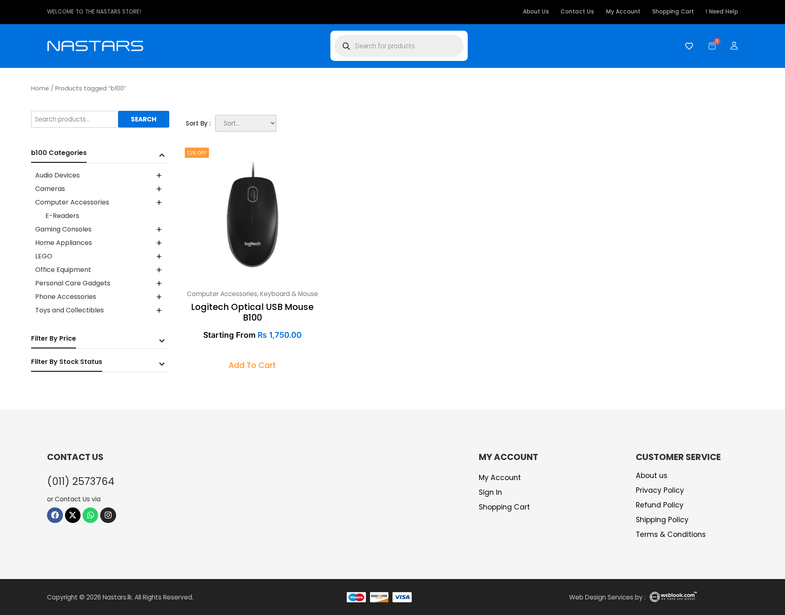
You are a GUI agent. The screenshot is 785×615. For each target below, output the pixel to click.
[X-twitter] (73, 515)
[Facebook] (55, 515)
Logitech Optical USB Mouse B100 (252, 312)
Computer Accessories (222, 294)
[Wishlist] (687, 46)
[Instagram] (108, 515)
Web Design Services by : (607, 597)
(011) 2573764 (80, 481)
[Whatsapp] (90, 515)
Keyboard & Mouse (289, 294)
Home (40, 88)
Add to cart (252, 365)
